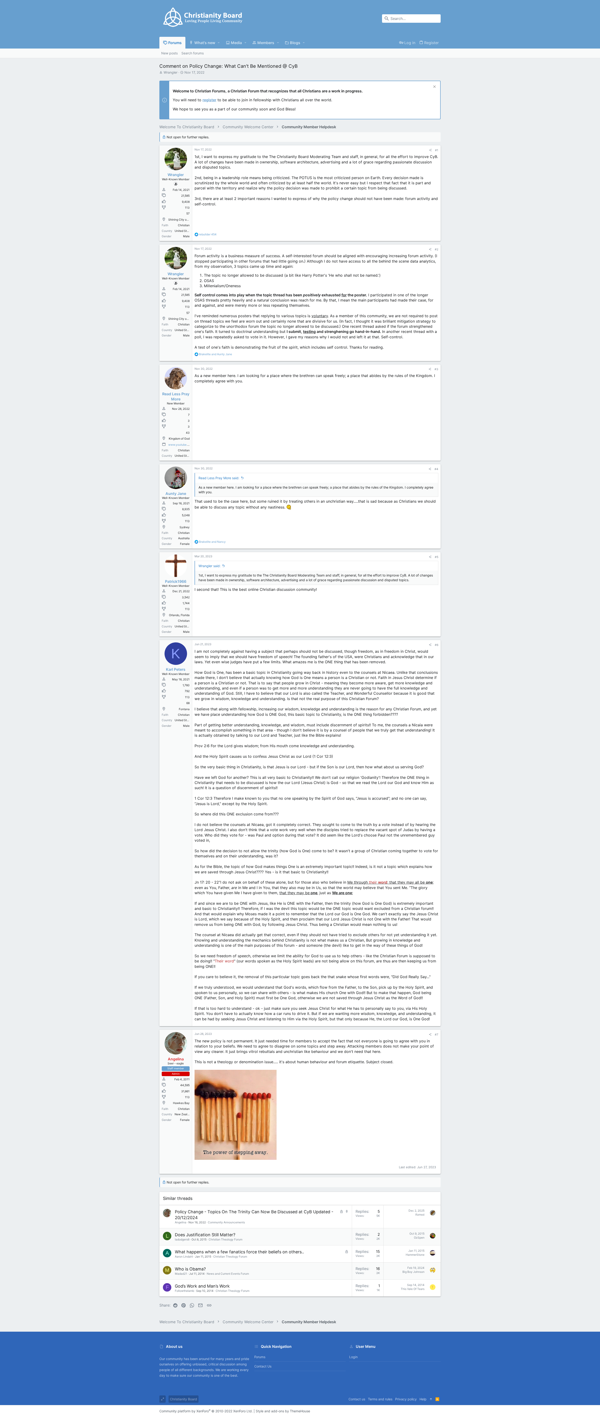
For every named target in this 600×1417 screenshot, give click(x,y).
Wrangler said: (210, 566)
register (209, 100)
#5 (436, 557)
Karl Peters (175, 669)
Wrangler (170, 72)
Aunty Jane (175, 493)
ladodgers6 (182, 1239)
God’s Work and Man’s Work (202, 1286)
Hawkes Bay (181, 1103)
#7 (436, 1034)
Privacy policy (406, 1399)
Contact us (262, 1366)
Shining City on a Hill (181, 219)
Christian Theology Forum (225, 1239)
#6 (436, 645)
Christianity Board (183, 1399)
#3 (436, 369)
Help (423, 1399)
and (215, 354)
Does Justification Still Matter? (205, 1234)
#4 (436, 469)
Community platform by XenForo (206, 1411)
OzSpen (419, 1237)
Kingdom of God (179, 438)
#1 (436, 150)
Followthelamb (184, 1291)
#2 (436, 249)
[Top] (431, 1399)
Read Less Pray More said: (219, 478)
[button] (219, 42)
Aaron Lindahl (184, 1256)
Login (353, 1357)
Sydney (185, 527)
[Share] (430, 150)
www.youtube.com (180, 444)
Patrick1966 (175, 581)
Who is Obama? (190, 1268)
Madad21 (181, 1273)
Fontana (184, 709)
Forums (259, 1357)
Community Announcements (226, 1222)
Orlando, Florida (179, 615)
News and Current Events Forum (228, 1273)
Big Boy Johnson (413, 1272)
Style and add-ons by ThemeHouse (283, 1411)
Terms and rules (380, 1399)
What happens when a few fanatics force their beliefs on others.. (239, 1251)
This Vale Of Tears (412, 1289)
